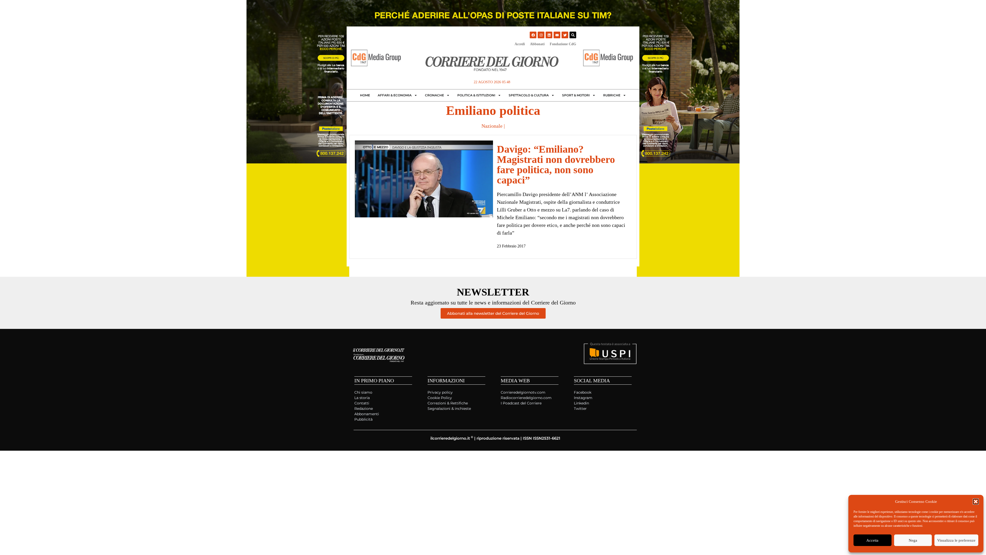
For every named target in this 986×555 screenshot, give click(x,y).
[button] (975, 501)
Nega (913, 540)
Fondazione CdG (563, 44)
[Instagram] (541, 35)
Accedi (520, 44)
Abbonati (537, 44)
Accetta (872, 540)
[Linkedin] (549, 35)
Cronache (434, 95)
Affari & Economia (395, 95)
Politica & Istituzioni (476, 95)
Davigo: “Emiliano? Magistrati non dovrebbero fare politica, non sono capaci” (556, 164)
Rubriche (611, 95)
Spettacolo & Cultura (529, 95)
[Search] (573, 35)
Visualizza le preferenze (956, 540)
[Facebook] (533, 35)
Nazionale (492, 126)
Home (365, 95)
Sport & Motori (576, 95)
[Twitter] (565, 35)
